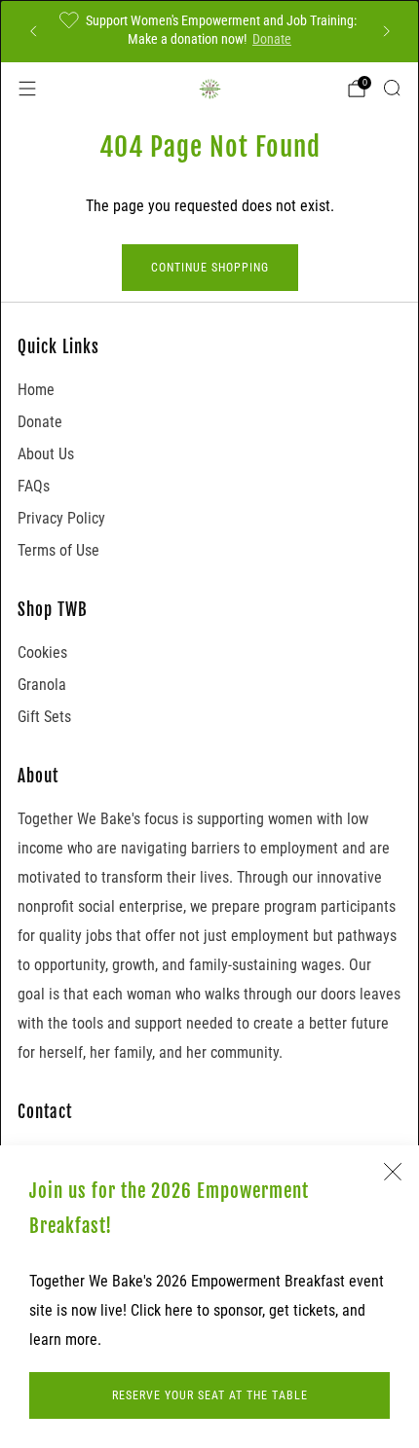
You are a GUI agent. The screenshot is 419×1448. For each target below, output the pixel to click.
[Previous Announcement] (33, 31)
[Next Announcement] (387, 31)
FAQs (34, 486)
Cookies (42, 652)
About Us (46, 454)
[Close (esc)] (392, 1171)
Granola (42, 684)
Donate (271, 39)
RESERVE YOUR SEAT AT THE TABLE (210, 1395)
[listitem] (210, 31)
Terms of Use (58, 550)
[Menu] (27, 88)
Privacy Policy (61, 518)
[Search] (391, 87)
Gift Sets (44, 716)
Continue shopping (210, 267)
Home (36, 389)
